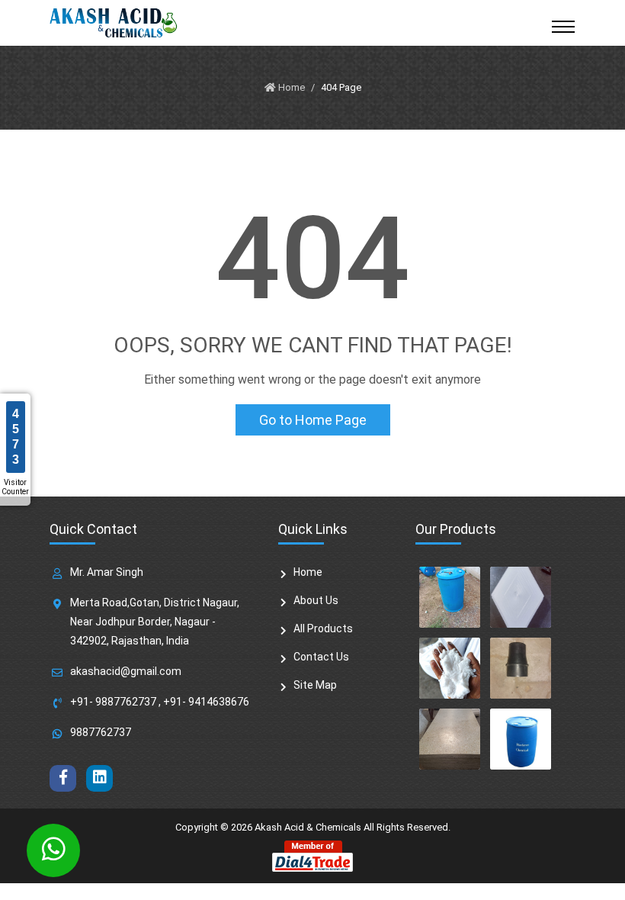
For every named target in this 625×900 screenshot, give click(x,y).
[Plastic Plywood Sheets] (449, 739)
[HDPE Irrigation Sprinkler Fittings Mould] (520, 668)
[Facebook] (63, 778)
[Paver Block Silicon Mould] (520, 597)
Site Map (315, 685)
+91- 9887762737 (113, 702)
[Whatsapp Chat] (53, 850)
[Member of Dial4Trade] (312, 855)
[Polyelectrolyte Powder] (449, 668)
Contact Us (321, 657)
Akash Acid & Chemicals (308, 827)
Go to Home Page (313, 420)
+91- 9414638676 (206, 702)
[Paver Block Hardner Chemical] (520, 739)
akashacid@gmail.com (125, 671)
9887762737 (100, 732)
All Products (323, 628)
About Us (315, 600)
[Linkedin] (99, 778)
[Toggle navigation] (563, 26)
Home (307, 572)
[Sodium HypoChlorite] (449, 597)
